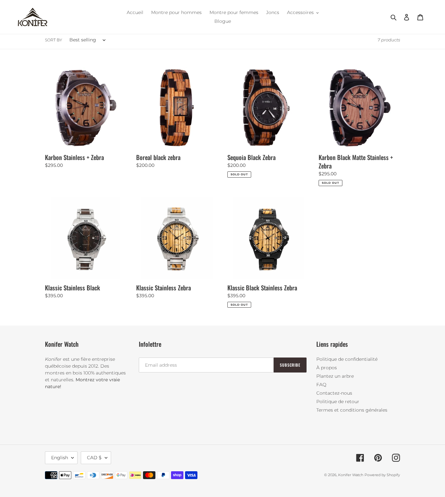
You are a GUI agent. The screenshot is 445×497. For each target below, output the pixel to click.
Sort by (53, 39)
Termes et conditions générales (351, 410)
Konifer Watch (350, 475)
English (59, 457)
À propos (326, 368)
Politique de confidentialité (347, 359)
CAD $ (94, 457)
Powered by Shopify (382, 475)
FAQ (321, 384)
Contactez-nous (334, 393)
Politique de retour (337, 401)
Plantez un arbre (335, 376)
